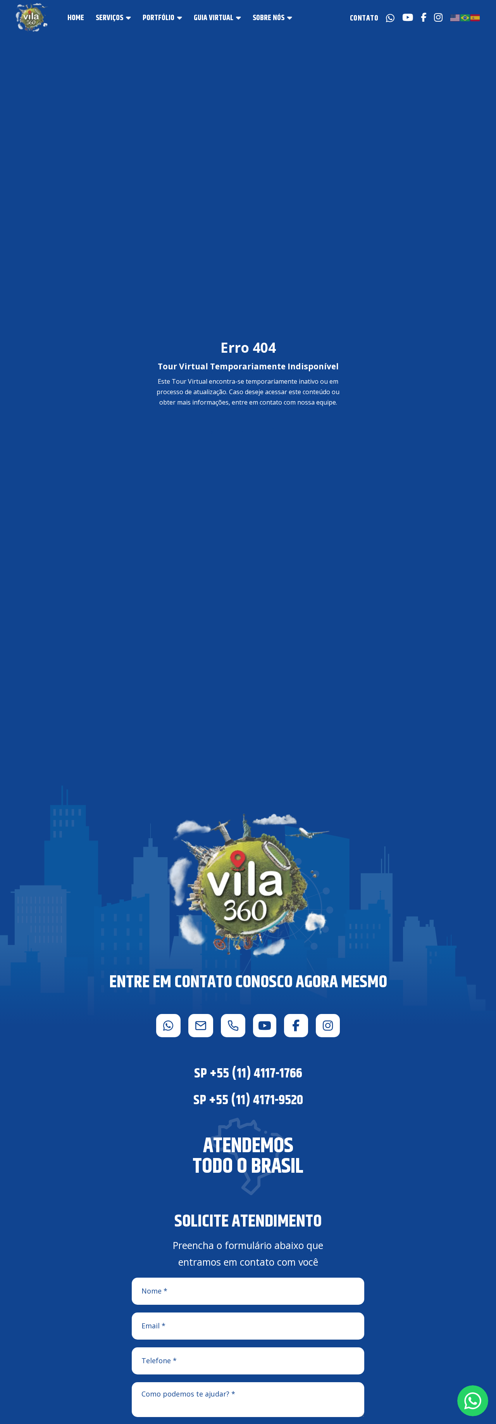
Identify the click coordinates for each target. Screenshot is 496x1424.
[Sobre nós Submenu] (289, 18)
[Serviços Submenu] (128, 18)
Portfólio (158, 18)
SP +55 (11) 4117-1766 (248, 1073)
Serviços (109, 18)
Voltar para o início (248, 431)
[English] (455, 17)
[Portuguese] (465, 17)
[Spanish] (475, 17)
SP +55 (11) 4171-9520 (248, 1100)
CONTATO (364, 17)
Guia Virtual (213, 18)
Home (75, 18)
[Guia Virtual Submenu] (238, 18)
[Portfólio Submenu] (179, 18)
